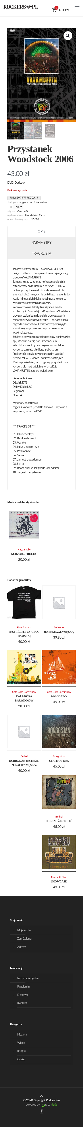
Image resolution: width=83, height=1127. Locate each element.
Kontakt (22, 1003)
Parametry (42, 242)
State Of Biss (59, 760)
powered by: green (41, 1104)
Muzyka (22, 1034)
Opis (41, 231)
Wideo (43, 202)
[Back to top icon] (41, 1096)
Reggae (18, 206)
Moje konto (24, 930)
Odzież (21, 1059)
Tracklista (41, 253)
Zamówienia (24, 938)
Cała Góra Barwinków (24, 692)
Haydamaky (24, 549)
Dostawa (22, 995)
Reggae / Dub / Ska (29, 202)
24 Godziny (59, 696)
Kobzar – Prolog (24, 554)
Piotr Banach (24, 627)
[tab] (41, 231)
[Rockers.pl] (20, 6)
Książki (21, 1051)
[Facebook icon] (41, 1111)
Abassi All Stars (59, 877)
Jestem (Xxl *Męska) (59, 631)
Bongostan (59, 756)
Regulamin (23, 986)
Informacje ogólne (27, 978)
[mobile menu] (77, 6)
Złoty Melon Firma (35, 215)
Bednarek (59, 627)
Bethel (24, 756)
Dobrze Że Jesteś (59, 821)
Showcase (59, 881)
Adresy (21, 947)
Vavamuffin (23, 211)
